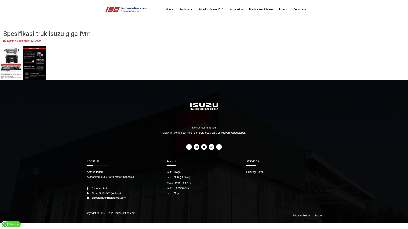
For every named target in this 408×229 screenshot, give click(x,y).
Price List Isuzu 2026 (210, 9)
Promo (283, 9)
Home (169, 9)
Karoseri (234, 9)
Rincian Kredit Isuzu (261, 9)
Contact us (299, 9)
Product (184, 9)
